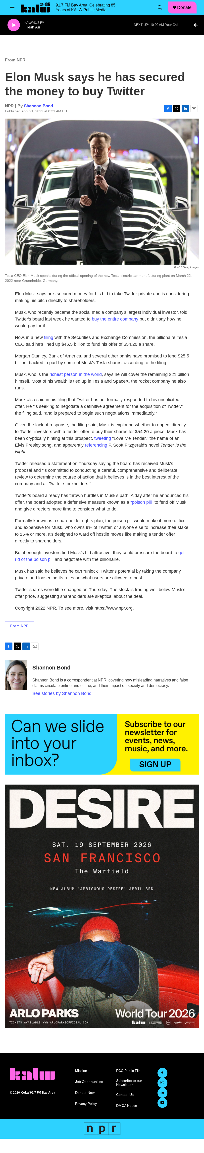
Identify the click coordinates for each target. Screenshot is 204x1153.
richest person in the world (76, 374)
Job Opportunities (89, 1082)
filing (48, 337)
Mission (81, 1071)
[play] (14, 25)
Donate (184, 7)
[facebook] (162, 1073)
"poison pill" (141, 502)
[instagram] (162, 1083)
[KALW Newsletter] (102, 744)
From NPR (15, 60)
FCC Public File (128, 1071)
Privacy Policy (86, 1104)
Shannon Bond (38, 106)
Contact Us (125, 1095)
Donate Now (85, 1093)
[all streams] (196, 25)
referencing (96, 445)
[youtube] (162, 1103)
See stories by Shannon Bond (62, 693)
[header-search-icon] (160, 7)
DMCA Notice (126, 1106)
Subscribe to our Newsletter (129, 1083)
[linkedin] (162, 1093)
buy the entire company (115, 319)
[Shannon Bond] (16, 675)
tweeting (102, 438)
